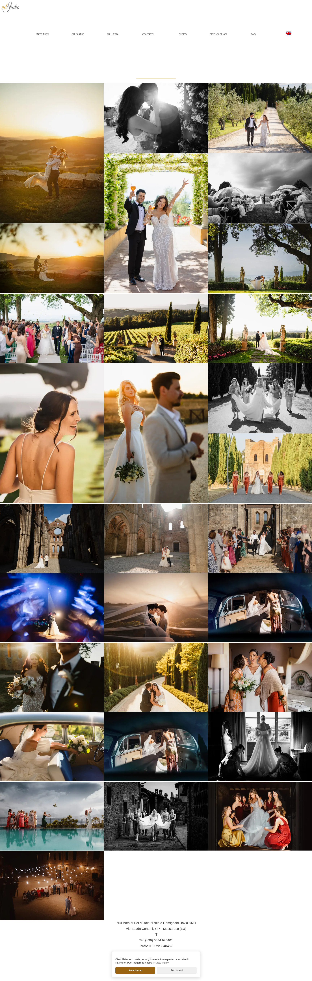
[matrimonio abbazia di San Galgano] (260, 468)
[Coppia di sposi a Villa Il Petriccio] (260, 118)
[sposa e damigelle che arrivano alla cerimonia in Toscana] (260, 398)
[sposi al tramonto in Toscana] (156, 607)
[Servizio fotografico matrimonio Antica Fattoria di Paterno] (52, 433)
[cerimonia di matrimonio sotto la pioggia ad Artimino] (260, 188)
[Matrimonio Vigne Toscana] (156, 328)
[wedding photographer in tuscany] (288, 34)
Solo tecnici (177, 970)
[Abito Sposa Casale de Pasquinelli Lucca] (260, 746)
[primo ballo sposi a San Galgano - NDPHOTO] (52, 885)
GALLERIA (113, 34)
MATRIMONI (42, 34)
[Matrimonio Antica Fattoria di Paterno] (260, 258)
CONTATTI (148, 34)
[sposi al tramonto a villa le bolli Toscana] (52, 153)
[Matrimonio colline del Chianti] (52, 746)
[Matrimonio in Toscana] (52, 538)
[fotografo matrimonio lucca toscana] (12, 19)
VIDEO (183, 34)
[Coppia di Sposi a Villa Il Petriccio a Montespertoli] (156, 118)
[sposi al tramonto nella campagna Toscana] (52, 258)
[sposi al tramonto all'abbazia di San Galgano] (52, 677)
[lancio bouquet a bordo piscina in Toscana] (52, 816)
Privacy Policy (160, 962)
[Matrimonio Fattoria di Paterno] (260, 328)
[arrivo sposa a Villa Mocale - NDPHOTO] (260, 607)
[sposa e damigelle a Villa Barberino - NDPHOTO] (156, 816)
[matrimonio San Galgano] (156, 538)
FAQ (253, 34)
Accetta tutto (135, 970)
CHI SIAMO (78, 34)
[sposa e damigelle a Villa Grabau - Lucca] (260, 816)
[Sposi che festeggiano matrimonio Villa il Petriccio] (156, 223)
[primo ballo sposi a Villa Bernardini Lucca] (52, 607)
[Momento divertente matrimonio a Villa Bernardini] (260, 677)
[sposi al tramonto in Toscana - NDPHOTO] (156, 433)
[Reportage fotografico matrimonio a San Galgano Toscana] (260, 538)
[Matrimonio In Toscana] (156, 746)
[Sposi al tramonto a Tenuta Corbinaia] (156, 677)
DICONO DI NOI (218, 34)
